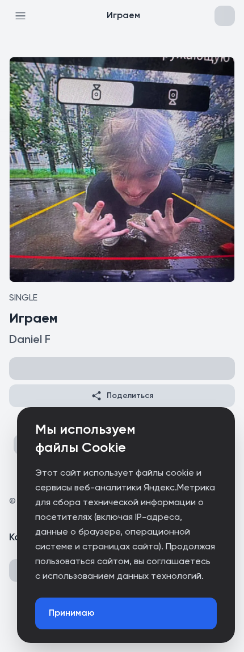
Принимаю (72, 613)
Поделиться (130, 396)
